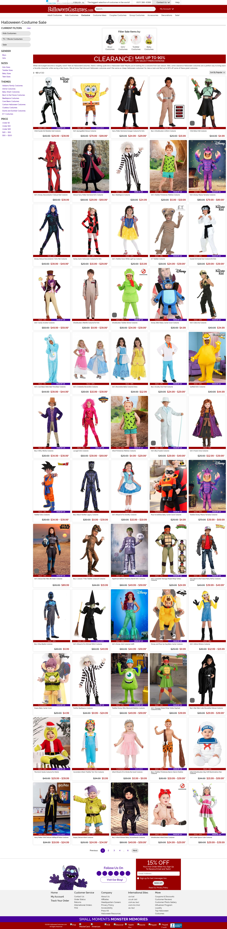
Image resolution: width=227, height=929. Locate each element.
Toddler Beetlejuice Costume (83, 708)
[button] (165, 9)
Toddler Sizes (7, 70)
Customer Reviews (163, 899)
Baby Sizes (6, 74)
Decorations (166, 15)
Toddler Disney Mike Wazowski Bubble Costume (128, 708)
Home (54, 892)
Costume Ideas (99, 15)
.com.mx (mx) (134, 905)
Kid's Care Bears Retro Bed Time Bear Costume (49, 387)
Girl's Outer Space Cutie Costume (201, 837)
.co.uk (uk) (132, 899)
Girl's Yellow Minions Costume (200, 644)
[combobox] (123, 9)
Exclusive (85, 15)
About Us (105, 896)
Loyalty (158, 908)
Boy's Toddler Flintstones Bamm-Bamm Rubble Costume (167, 772)
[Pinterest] (110, 873)
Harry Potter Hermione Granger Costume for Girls (128, 131)
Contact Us (162, 2)
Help (177, 2)
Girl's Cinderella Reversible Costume (85, 387)
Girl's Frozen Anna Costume (199, 451)
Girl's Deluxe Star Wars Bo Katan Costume (48, 579)
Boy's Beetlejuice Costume (121, 195)
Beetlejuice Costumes (10, 98)
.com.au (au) (133, 902)
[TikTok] (128, 873)
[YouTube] (122, 873)
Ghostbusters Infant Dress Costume (162, 837)
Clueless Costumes (9, 108)
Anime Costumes (8, 89)
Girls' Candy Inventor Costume (44, 323)
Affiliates (105, 899)
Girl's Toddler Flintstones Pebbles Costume (165, 195)
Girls (4, 58)
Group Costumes (137, 15)
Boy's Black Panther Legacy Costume (85, 515)
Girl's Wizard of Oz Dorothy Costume (124, 515)
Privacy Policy (107, 905)
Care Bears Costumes (10, 102)
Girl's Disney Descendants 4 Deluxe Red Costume (51, 195)
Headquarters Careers (111, 902)
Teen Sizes (6, 77)
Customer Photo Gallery (166, 902)
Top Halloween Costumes (161, 912)
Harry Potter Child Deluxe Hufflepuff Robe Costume (51, 837)
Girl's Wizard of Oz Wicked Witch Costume (87, 644)
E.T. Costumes (7, 114)
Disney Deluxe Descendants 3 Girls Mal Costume (50, 259)
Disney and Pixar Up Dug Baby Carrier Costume (167, 644)
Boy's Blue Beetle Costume (43, 644)
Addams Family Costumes (12, 86)
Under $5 (6, 123)
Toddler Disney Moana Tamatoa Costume (203, 515)
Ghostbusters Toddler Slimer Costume (124, 323)
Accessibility (107, 908)
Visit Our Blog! (114, 879)
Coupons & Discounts (164, 896)
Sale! (177, 15)
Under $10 (6, 126)
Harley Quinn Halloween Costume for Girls (87, 259)
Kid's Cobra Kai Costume (198, 323)
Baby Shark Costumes (11, 92)
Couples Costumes (118, 15)
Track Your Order (60, 900)
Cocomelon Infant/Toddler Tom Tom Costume (88, 772)
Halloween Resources (111, 913)
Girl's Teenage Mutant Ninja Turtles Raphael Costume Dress (165, 708)
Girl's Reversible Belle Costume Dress (124, 387)
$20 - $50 (6, 132)
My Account (57, 896)
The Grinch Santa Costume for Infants (46, 772)
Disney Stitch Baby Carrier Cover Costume (165, 323)
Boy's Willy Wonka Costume (43, 451)
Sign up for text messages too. (153, 878)
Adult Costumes (55, 15)
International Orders (83, 905)
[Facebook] (99, 873)
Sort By (216, 72)
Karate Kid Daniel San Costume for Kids (203, 259)
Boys (4, 55)
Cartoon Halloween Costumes (14, 105)
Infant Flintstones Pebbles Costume (124, 451)
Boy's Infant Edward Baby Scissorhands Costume (128, 837)
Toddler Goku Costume (42, 515)
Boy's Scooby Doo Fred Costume (162, 387)
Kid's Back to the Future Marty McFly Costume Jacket (205, 579)
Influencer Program (163, 905)
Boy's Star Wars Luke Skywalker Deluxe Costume (206, 708)
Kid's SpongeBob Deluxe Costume (84, 131)
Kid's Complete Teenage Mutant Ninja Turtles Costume (166, 579)
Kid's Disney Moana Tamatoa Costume (202, 195)
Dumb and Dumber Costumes (14, 111)
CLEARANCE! (114, 59)
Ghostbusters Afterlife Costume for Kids (86, 323)
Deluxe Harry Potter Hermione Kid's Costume (88, 195)
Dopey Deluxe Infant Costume (83, 837)
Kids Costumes (71, 15)
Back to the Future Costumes (13, 95)
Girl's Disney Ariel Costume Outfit (123, 644)
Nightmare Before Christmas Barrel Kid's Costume (128, 579)
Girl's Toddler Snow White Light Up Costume (127, 259)
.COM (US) (77, 2)
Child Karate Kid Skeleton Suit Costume (47, 131)
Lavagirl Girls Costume (80, 451)
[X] (104, 873)
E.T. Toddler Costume (158, 259)
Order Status (80, 899)
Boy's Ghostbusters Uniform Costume (163, 131)
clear (29, 28)
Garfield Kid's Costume (197, 387)
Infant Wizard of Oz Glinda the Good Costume (127, 772)
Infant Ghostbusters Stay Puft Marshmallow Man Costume (206, 772)
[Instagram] (116, 873)
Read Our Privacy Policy (158, 888)
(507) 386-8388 (143, 2)
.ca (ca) (131, 896)
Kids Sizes (6, 67)
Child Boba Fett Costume (198, 131)
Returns (77, 902)
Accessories (153, 15)
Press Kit (105, 911)
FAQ (76, 908)
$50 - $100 (7, 136)
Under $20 (6, 129)
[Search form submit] (153, 9)
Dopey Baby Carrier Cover (43, 708)
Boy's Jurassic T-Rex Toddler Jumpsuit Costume (89, 579)
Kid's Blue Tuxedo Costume (160, 451)
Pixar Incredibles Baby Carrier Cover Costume (166, 515)
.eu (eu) (131, 908)
